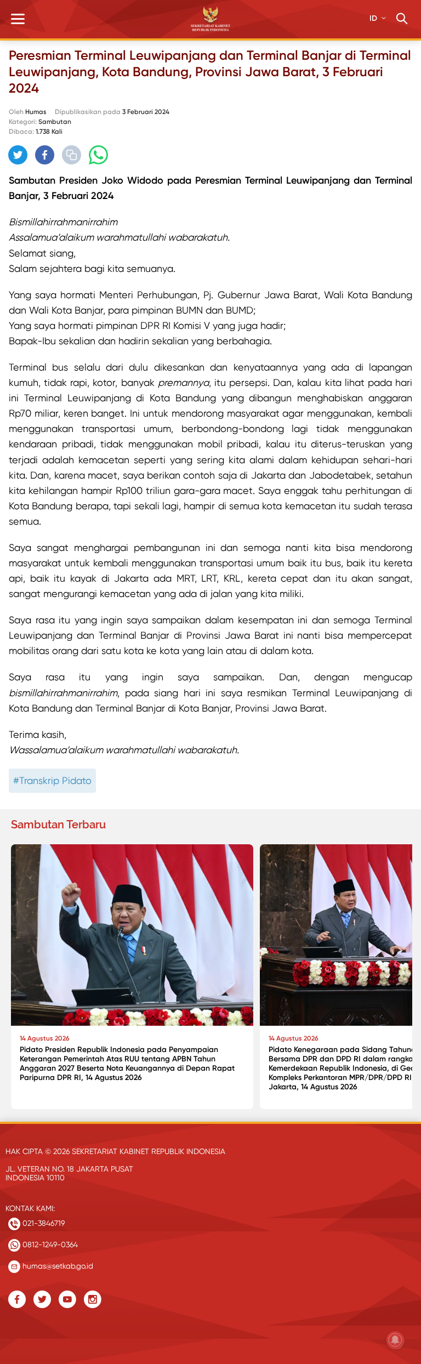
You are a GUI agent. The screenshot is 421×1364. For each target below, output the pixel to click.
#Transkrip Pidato (52, 780)
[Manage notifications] (395, 1340)
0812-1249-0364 (49, 1244)
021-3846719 (42, 1223)
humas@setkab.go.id (56, 1265)
